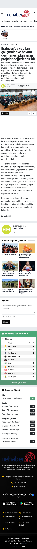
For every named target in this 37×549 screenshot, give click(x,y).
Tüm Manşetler (10, 523)
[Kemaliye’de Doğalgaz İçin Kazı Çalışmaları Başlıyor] (27, 283)
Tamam (23, 546)
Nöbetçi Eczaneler (11, 513)
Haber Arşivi (9, 529)
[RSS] (18, 497)
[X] (7, 494)
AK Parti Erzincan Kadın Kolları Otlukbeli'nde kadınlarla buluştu (18, 27)
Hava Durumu (26, 513)
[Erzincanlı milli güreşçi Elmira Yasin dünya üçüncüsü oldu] (27, 266)
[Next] (33, 494)
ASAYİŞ (15, 21)
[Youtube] (22, 494)
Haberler (4, 45)
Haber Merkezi (18, 228)
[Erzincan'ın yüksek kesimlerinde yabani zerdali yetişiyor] (27, 248)
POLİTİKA (33, 21)
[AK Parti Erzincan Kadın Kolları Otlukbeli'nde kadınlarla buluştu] (10, 266)
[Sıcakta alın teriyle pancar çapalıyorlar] (10, 283)
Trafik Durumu (10, 517)
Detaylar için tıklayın (18, 383)
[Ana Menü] (2, 13)
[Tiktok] (25, 494)
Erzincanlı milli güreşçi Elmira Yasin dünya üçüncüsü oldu (26, 273)
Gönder (6, 322)
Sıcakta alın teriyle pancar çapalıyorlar (8, 290)
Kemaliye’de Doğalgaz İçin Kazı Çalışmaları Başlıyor (26, 291)
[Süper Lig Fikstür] (34, 390)
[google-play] (27, 504)
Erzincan (14, 45)
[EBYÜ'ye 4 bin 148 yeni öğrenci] (10, 248)
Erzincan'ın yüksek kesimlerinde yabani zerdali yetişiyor (25, 255)
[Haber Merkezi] (6, 229)
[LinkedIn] (18, 494)
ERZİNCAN (5, 21)
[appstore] (9, 504)
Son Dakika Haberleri (24, 524)
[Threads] (29, 494)
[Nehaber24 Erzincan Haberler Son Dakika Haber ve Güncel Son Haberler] (18, 13)
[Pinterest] (11, 494)
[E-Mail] (14, 232)
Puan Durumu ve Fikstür (25, 518)
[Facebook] (4, 494)
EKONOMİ (23, 21)
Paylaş (6, 113)
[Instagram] (14, 494)
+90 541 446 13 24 (20, 483)
